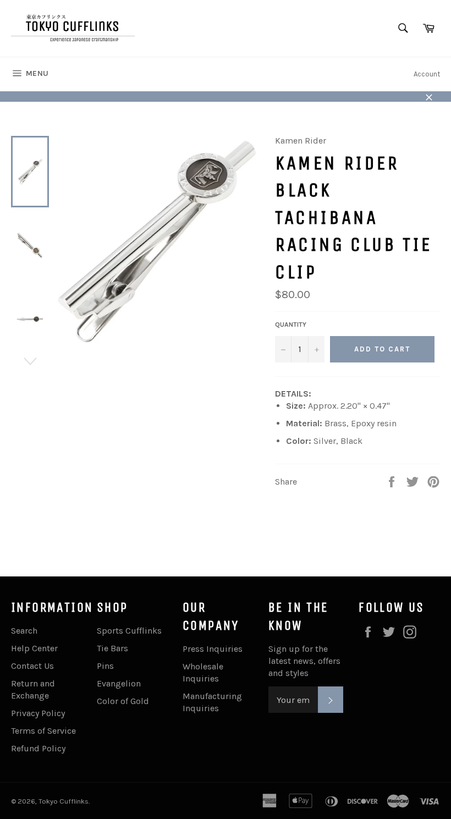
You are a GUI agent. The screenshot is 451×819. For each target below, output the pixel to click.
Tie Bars (112, 648)
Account (427, 74)
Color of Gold (123, 701)
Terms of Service (43, 730)
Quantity (290, 324)
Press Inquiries (213, 649)
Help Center (34, 648)
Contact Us (32, 666)
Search (24, 630)
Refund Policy (38, 748)
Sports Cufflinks (129, 630)
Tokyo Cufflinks (63, 801)
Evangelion (119, 683)
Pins (105, 666)
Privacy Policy (38, 713)
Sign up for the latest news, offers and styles (304, 661)
